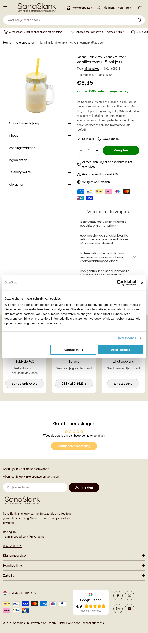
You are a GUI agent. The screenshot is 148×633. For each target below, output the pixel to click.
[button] (108, 224)
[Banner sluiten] (142, 282)
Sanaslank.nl (21, 623)
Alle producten (25, 42)
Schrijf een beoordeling (74, 446)
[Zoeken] (139, 20)
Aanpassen (71, 349)
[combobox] (74, 20)
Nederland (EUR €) (20, 593)
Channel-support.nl (93, 623)
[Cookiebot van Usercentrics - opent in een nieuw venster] (119, 283)
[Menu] (5, 7)
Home (7, 42)
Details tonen (127, 338)
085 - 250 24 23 (12, 546)
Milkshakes (91, 68)
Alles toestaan (120, 349)
